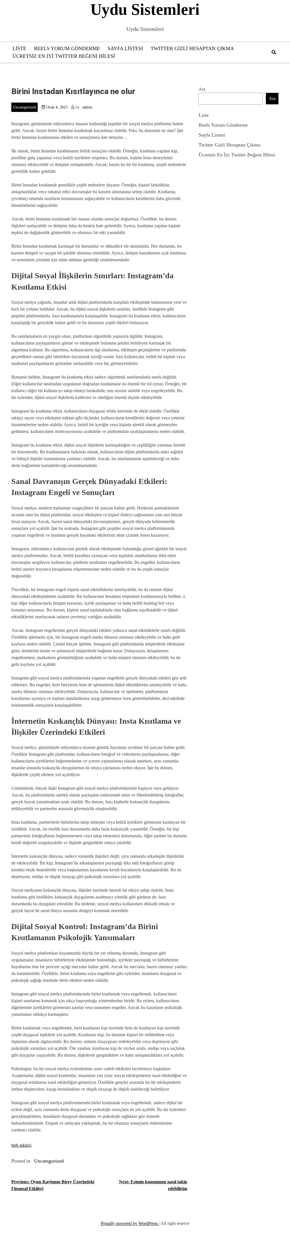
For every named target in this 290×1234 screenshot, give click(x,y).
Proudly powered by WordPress (130, 1223)
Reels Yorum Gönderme (67, 48)
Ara (202, 89)
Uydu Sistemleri (145, 9)
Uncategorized (24, 107)
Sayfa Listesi (125, 48)
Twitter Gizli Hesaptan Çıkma (192, 48)
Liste (19, 48)
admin (87, 107)
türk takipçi (21, 1145)
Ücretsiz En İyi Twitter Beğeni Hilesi (63, 56)
